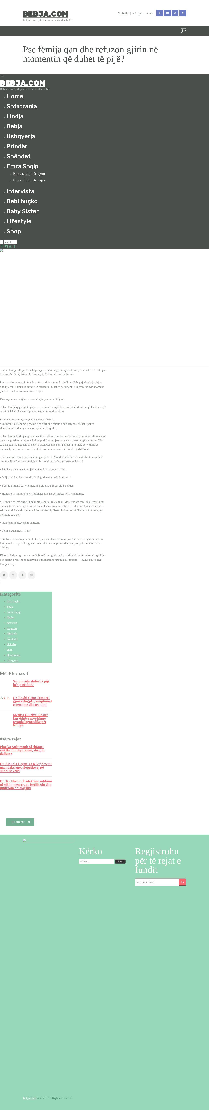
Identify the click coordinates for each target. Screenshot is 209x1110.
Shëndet (11, 644)
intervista (12, 622)
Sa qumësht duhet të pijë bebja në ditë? (31, 683)
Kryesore (12, 628)
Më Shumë (18, 822)
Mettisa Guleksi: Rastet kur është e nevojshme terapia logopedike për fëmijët (30, 720)
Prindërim (12, 638)
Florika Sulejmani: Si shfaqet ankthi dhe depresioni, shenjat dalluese (22, 750)
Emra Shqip (14, 612)
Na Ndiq (123, 13)
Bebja (10, 606)
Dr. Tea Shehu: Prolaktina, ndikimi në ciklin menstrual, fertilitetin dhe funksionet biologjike (26, 784)
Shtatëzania (13, 655)
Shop (10, 649)
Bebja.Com (29, 1098)
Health (10, 617)
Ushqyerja (13, 660)
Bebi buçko (13, 601)
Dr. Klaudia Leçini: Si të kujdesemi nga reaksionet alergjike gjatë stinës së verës (26, 767)
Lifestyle (12, 633)
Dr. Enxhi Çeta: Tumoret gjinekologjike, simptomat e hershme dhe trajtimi (32, 701)
